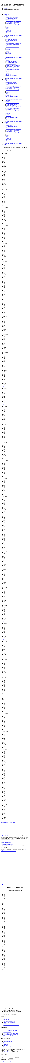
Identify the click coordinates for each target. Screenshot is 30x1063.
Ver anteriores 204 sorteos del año (8, 822)
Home (7, 15)
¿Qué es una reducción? (11, 18)
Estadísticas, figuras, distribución (10, 1034)
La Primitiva (6, 14)
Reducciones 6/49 (10, 125)
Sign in (11, 1059)
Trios (7, 28)
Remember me (5, 1059)
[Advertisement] (15, 826)
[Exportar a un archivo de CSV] (7, 151)
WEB (4, 144)
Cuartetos (8, 30)
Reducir (5, 1023)
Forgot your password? (6, 1061)
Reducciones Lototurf (11, 82)
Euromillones (6, 100)
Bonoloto (5, 8)
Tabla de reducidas (7, 1046)
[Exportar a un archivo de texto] (5, 151)
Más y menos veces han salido (10, 1030)
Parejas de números (7, 1041)
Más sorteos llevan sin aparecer (10, 1033)
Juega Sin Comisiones (7, 835)
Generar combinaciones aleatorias (11, 1025)
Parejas (8, 27)
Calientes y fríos (7, 1032)
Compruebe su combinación (12, 25)
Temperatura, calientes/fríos (12, 22)
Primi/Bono (6, 122)
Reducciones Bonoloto (11, 39)
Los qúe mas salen (10, 23)
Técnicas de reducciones (9, 1035)
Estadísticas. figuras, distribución (13, 21)
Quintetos (8, 31)
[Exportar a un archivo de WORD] (8, 151)
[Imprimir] (10, 151)
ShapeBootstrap (8, 1051)
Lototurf (5, 79)
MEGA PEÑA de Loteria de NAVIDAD (14, 850)
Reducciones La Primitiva (12, 17)
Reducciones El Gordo (11, 61)
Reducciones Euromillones (12, 103)
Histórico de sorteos (11, 19)
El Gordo (5, 58)
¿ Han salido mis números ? (9, 1022)
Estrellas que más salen (11, 120)
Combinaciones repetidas (12, 32)
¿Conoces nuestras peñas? (7, 844)
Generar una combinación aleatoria (14, 35)
